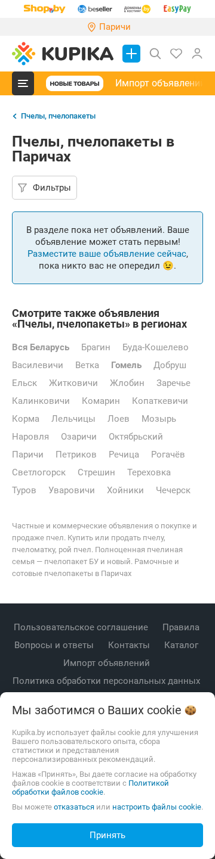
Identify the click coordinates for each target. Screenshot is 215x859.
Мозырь (159, 418)
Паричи (28, 454)
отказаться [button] (74, 806)
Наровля (30, 436)
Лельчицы (73, 418)
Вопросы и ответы (55, 645)
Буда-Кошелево (155, 347)
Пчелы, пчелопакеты (58, 115)
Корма (25, 418)
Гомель (126, 365)
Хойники (125, 490)
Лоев (119, 418)
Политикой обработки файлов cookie (90, 787)
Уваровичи (71, 490)
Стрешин (96, 472)
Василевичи (37, 365)
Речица (124, 454)
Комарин (101, 401)
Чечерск (173, 490)
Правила (182, 627)
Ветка (87, 365)
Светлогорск (39, 472)
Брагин (95, 347)
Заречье (173, 383)
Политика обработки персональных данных (107, 681)
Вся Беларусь (40, 347)
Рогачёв (168, 454)
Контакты (130, 645)
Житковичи (73, 383)
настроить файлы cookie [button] (156, 806)
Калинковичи (41, 401)
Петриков (76, 454)
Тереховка (149, 472)
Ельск (24, 383)
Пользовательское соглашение (82, 627)
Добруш (169, 365)
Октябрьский (136, 436)
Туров (24, 490)
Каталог (182, 645)
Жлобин (127, 383)
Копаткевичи (160, 401)
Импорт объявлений (160, 83)
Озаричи (79, 436)
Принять (107, 835)
